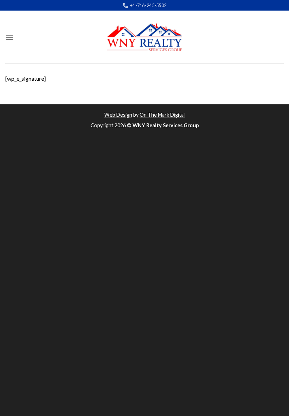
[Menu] (9, 37)
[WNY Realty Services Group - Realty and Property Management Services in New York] (144, 37)
